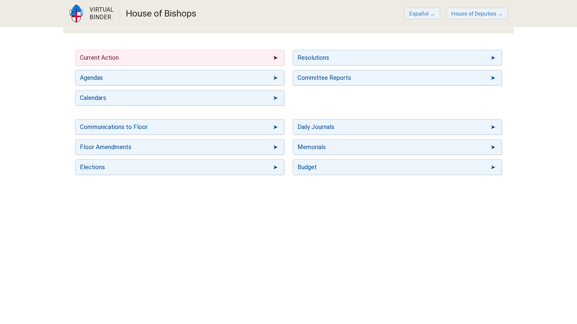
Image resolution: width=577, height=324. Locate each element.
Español (419, 13)
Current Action (99, 57)
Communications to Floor (114, 126)
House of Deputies (473, 13)
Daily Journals (316, 126)
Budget (307, 167)
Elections (92, 167)
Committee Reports (324, 77)
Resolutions (313, 57)
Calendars (93, 97)
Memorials (312, 147)
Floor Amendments (105, 147)
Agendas (91, 77)
